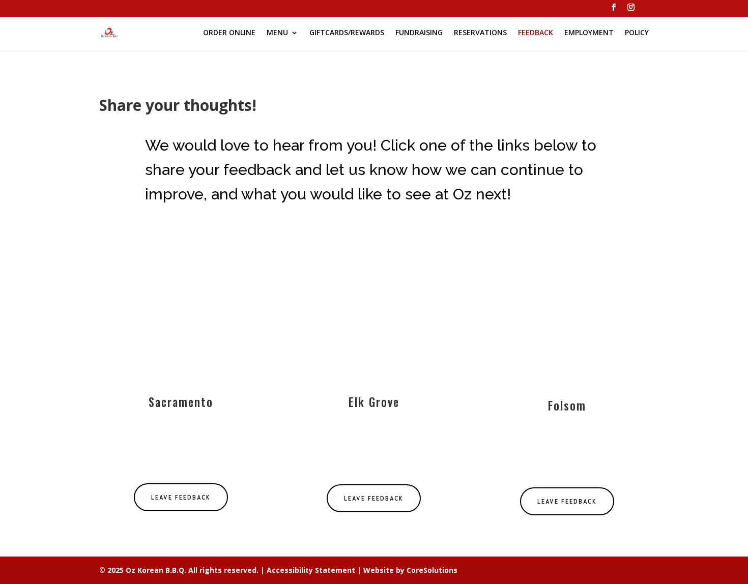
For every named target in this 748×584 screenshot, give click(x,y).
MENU (277, 33)
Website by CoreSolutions (410, 570)
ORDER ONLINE (229, 33)
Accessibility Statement (311, 570)
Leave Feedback (181, 497)
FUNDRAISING (419, 33)
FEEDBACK (535, 33)
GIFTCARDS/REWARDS (346, 33)
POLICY (637, 33)
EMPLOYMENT (589, 33)
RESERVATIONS (480, 33)
